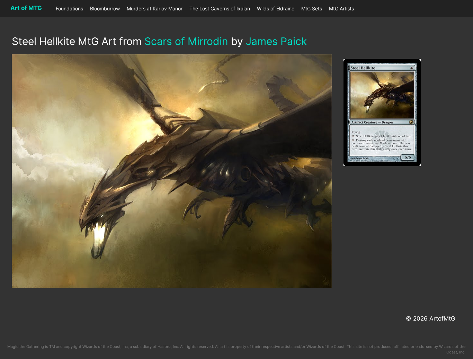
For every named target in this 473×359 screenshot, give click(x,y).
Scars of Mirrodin (186, 41)
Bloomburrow (105, 8)
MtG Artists (341, 8)
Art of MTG (26, 8)
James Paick (276, 41)
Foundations (69, 8)
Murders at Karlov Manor (154, 8)
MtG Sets (311, 8)
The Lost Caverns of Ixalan (219, 8)
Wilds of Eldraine (275, 8)
